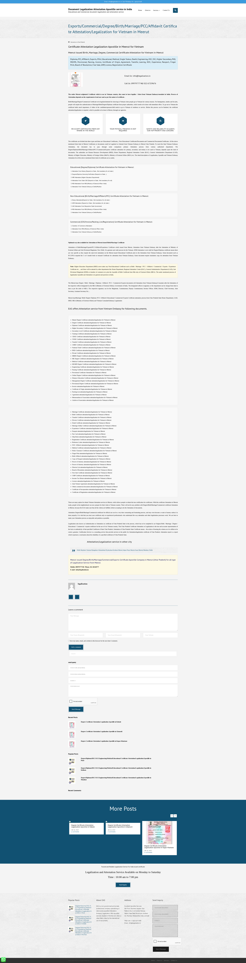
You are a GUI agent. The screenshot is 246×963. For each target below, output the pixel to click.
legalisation (82, 584)
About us (159, 960)
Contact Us (174, 960)
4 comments (75, 832)
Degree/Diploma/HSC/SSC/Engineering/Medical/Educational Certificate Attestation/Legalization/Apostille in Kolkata (116, 769)
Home (153, 960)
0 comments (148, 852)
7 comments (112, 832)
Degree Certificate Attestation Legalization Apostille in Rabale (101, 722)
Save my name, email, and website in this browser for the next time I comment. (94, 641)
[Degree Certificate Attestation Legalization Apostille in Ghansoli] (71, 734)
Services (166, 960)
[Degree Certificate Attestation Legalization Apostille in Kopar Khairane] (71, 743)
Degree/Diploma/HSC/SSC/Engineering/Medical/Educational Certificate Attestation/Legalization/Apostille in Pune (116, 759)
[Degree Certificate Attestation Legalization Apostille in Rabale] (71, 724)
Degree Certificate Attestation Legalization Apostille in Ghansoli (101, 731)
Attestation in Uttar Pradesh (77, 42)
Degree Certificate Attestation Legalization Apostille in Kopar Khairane (104, 741)
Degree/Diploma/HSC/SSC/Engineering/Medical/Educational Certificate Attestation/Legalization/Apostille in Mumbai (116, 779)
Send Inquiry (123, 885)
